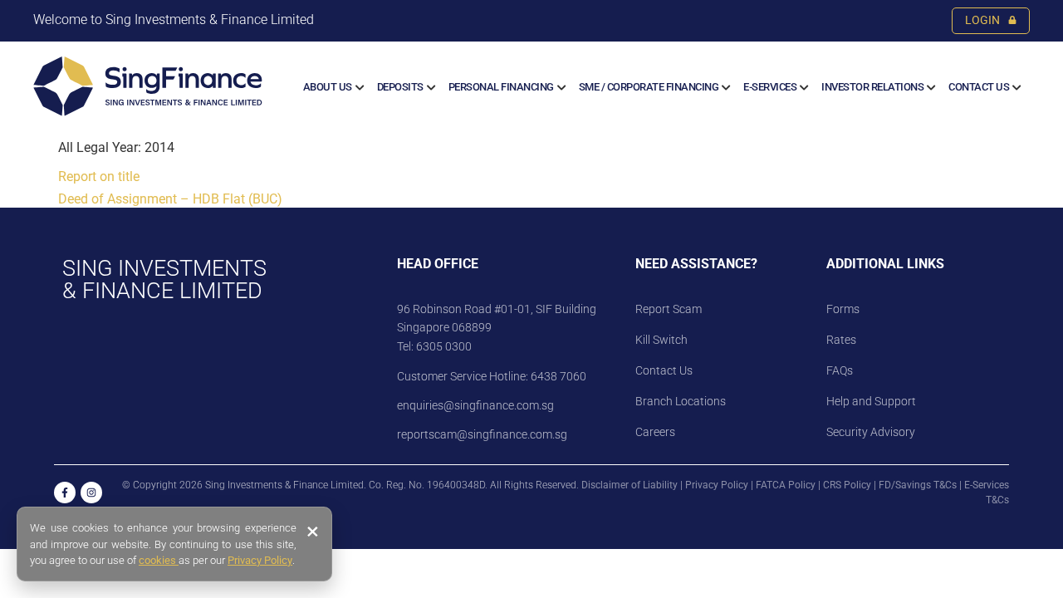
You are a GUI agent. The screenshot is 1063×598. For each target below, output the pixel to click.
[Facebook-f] (65, 492)
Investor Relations (872, 87)
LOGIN (982, 20)
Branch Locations (680, 401)
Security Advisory (870, 432)
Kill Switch (661, 339)
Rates (841, 339)
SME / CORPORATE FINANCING (649, 87)
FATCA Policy (786, 485)
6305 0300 (444, 346)
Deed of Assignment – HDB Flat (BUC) (170, 199)
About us (327, 87)
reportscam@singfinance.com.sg (482, 434)
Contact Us (978, 87)
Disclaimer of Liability (629, 485)
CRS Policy (847, 485)
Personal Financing (501, 87)
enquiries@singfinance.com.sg (475, 405)
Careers (655, 432)
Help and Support (871, 401)
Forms (843, 309)
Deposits (400, 87)
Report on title (99, 176)
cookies (159, 560)
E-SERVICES (769, 87)
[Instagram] (91, 492)
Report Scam (668, 309)
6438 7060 (557, 376)
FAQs (839, 370)
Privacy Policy (716, 485)
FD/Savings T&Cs (918, 485)
